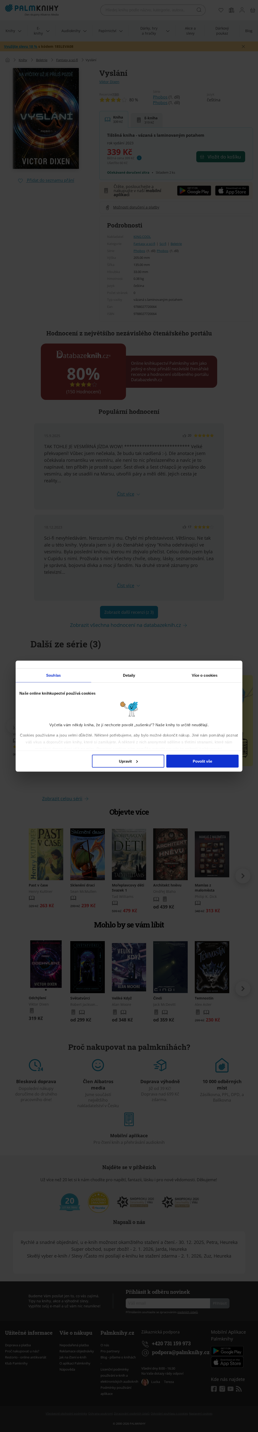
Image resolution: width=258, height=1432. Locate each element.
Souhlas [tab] (53, 675)
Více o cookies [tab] (204, 675)
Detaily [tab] (129, 675)
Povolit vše (202, 761)
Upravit (125, 761)
